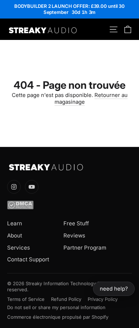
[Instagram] (14, 187)
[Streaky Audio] (69, 167)
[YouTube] (31, 187)
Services (18, 247)
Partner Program (84, 247)
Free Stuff (76, 223)
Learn (14, 223)
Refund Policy (66, 299)
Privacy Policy (103, 299)
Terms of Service (26, 299)
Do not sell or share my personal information (56, 307)
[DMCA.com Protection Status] (69, 205)
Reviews (74, 235)
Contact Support (28, 259)
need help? (114, 288)
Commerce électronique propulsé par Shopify (57, 317)
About (14, 235)
